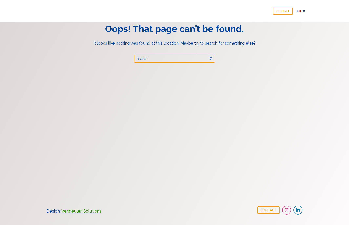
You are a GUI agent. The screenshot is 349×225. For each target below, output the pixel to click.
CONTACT (282, 11)
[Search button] (211, 58)
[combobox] (170, 59)
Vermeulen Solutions (81, 211)
